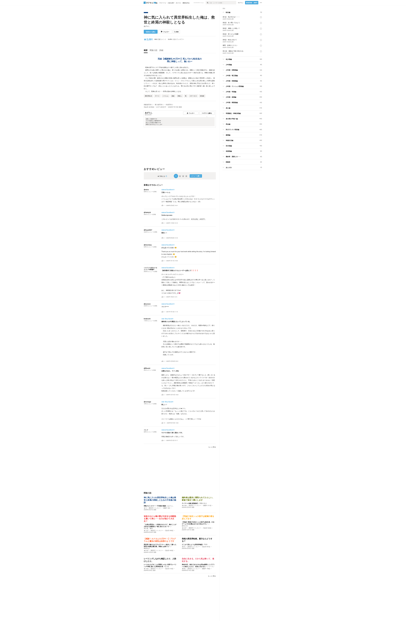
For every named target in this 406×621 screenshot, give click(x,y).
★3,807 (184, 528)
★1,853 (146, 568)
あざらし (147, 26)
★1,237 (146, 530)
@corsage (147, 402)
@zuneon (147, 304)
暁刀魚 (167, 566)
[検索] (207, 2)
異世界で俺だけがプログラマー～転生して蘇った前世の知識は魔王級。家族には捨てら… (160, 545)
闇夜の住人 (203, 503)
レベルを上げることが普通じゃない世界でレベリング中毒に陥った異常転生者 (160, 565)
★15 (145, 508)
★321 (183, 546)
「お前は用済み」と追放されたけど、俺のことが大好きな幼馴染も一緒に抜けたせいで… (160, 525)
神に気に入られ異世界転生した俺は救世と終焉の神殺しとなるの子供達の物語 (160, 500)
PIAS (205, 544)
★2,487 (146, 550)
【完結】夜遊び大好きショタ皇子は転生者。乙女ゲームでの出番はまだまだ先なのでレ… (198, 523)
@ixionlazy (148, 245)
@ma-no (185, 526)
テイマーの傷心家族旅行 (190, 503)
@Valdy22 (147, 212)
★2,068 (184, 505)
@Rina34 (147, 368)
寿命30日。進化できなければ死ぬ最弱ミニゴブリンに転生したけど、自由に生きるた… (198, 565)
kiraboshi (147, 319)
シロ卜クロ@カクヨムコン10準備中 (150, 268)
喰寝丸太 (147, 548)
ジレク (146, 430)
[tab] (146, 50)
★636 (183, 568)
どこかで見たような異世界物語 (192, 544)
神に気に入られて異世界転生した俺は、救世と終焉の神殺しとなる (179, 19)
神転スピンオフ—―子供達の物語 (155, 506)
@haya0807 (148, 230)
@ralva (146, 189)
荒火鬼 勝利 (148, 528)
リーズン (211, 566)
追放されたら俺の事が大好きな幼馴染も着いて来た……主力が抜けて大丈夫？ (160, 518)
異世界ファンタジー (155, 508)
